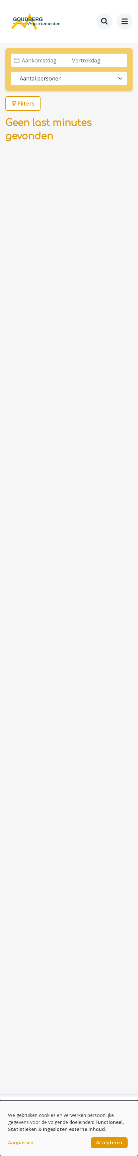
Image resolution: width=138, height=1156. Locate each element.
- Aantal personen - (40, 78)
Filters (26, 103)
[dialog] (69, 1128)
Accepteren (109, 1142)
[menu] (125, 21)
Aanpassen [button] (20, 1142)
